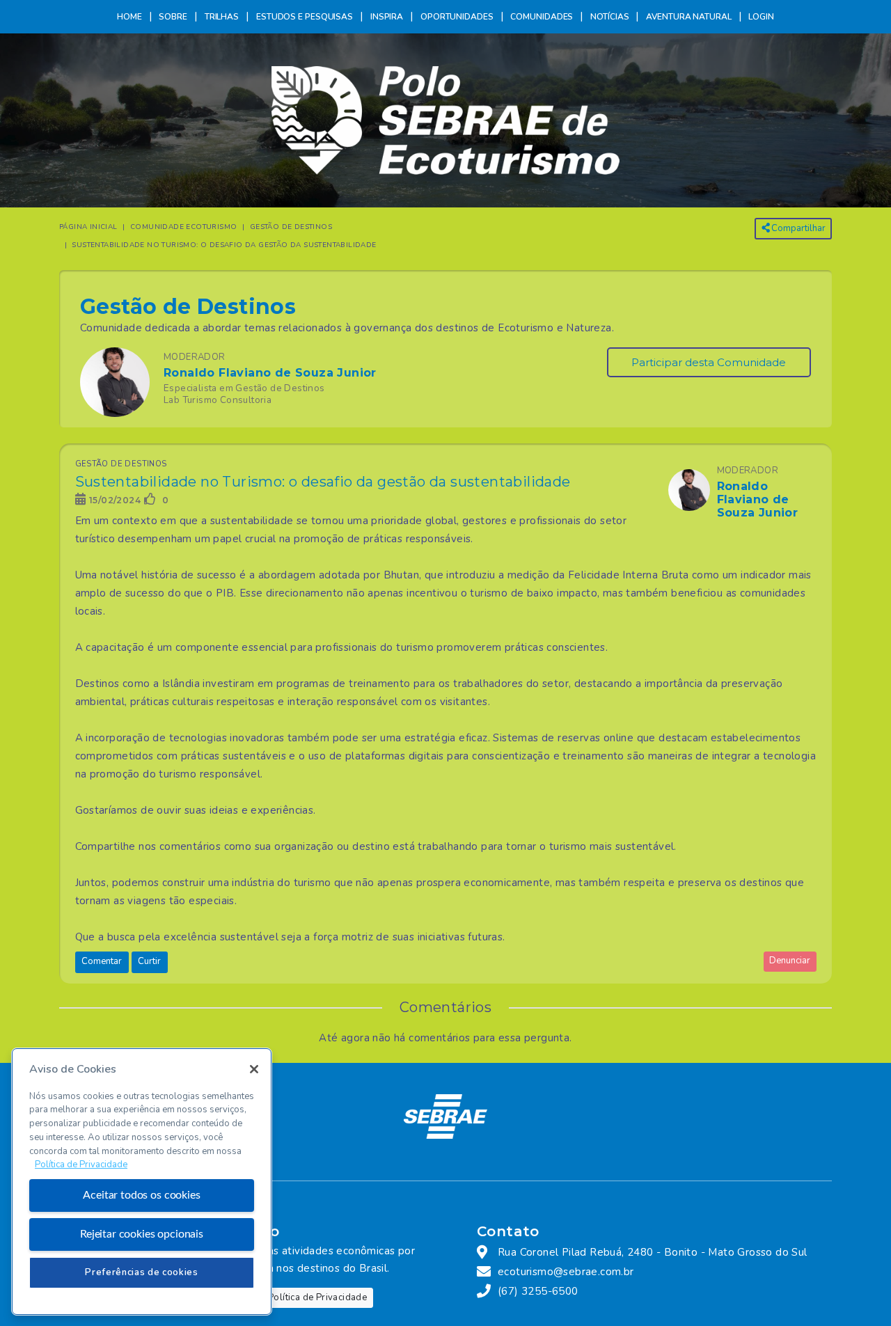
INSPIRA (386, 16)
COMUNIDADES (541, 16)
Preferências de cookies (141, 1272)
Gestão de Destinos (291, 227)
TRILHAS (222, 16)
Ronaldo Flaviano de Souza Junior (270, 372)
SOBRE (173, 16)
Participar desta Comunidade (708, 362)
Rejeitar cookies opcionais (141, 1234)
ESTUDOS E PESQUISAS (304, 16)
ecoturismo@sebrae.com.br (566, 1272)
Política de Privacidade (317, 1297)
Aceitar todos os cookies (141, 1195)
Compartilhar (797, 228)
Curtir (149, 961)
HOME (129, 16)
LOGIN (761, 16)
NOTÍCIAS (609, 16)
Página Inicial (88, 227)
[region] (141, 1182)
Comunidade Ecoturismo (183, 227)
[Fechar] (254, 1069)
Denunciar (789, 960)
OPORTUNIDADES (457, 16)
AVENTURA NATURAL (688, 16)
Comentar (101, 961)
